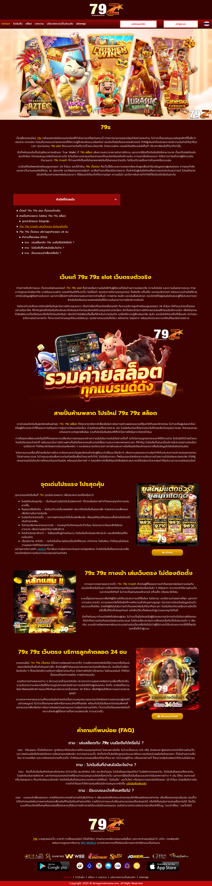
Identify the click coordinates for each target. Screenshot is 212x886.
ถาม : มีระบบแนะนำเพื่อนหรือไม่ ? (43, 253)
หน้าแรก (5, 24)
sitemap (81, 24)
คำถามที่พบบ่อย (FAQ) (34, 237)
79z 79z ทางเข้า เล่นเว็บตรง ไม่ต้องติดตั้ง (43, 227)
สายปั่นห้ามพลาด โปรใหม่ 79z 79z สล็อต (42, 216)
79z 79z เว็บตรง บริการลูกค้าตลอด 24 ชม (43, 232)
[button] (115, 199)
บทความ (39, 24)
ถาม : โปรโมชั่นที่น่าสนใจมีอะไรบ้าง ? (44, 248)
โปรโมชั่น (18, 24)
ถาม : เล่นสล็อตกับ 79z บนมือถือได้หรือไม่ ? (49, 242)
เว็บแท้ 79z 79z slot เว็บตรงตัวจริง (39, 211)
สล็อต (29, 24)
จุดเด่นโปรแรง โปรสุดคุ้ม (35, 221)
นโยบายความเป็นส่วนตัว (60, 24)
